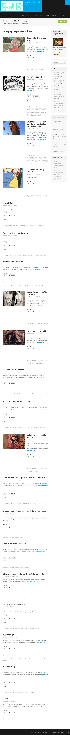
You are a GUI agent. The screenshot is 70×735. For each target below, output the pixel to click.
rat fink (39, 285)
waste (32, 628)
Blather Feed (58, 158)
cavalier (46, 393)
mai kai (38, 114)
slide (23, 226)
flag (19, 692)
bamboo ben (30, 285)
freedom (27, 692)
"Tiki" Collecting (34, 155)
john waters (36, 503)
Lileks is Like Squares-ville (14, 543)
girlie (43, 361)
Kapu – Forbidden (58, 93)
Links (47, 15)
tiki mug (33, 163)
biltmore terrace (30, 111)
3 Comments (35, 471)
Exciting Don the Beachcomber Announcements (58, 170)
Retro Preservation (31, 109)
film (32, 503)
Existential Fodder (10, 255)
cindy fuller (32, 112)
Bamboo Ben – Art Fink (13, 261)
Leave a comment (34, 70)
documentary (28, 503)
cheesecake (12, 226)
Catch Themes (65, 732)
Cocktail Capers (41, 155)
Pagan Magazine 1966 (36, 331)
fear (21, 628)
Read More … (39, 51)
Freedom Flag (9, 666)
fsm (31, 658)
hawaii (16, 226)
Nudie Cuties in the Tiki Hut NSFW (37, 293)
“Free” (5, 698)
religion (41, 658)
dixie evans (37, 112)
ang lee (19, 722)
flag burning (22, 692)
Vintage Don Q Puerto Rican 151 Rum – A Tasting (59, 136)
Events (55, 85)
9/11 (19, 628)
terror (23, 628)
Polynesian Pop (36, 158)
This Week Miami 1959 (36, 77)
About (62, 15)
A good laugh (8, 634)
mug (39, 161)
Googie (56, 89)
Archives (54, 15)
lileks (22, 567)
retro (32, 196)
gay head (29, 196)
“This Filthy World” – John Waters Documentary (24, 477)
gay (40, 427)
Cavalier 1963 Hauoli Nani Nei (16, 369)
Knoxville (56, 94)
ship (30, 163)
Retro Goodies (44, 108)
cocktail (46, 160)
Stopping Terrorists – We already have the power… (25, 511)
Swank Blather (32, 2)
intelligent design (36, 658)
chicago (34, 427)
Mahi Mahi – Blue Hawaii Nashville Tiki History (59, 144)
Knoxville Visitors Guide (34, 15)
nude (44, 323)
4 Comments (22, 395)
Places (39, 108)
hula (9, 395)
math (35, 598)
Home (22, 15)
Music (39, 69)
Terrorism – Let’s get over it (15, 604)
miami (42, 114)
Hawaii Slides (8, 203)
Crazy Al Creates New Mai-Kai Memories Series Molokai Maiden (37, 124)
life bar (33, 114)
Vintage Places (38, 109)
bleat (19, 567)
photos (19, 226)
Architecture (33, 106)
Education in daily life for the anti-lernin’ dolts (23, 574)
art (26, 285)
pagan (37, 363)
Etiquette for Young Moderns (35, 170)
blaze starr (36, 111)
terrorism (20, 537)
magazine (46, 361)
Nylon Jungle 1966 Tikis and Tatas (37, 436)
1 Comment (39, 115)
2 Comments (44, 285)
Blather (32, 68)
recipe (28, 163)
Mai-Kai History (34, 108)
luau (36, 114)
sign (38, 255)
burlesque (41, 111)
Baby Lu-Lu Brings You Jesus (36, 39)
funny (31, 255)
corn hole (28, 255)
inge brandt (29, 114)
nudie (11, 395)
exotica (37, 427)
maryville (35, 255)
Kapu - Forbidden (33, 69)
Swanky (41, 42)
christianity (28, 658)
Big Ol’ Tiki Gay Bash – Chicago (16, 401)
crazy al (28, 161)
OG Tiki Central (33, 115)
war (30, 628)
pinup (31, 471)
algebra (27, 598)
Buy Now (62, 21)
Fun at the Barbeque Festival (15, 233)
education (31, 598)
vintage (35, 196)
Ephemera (36, 68)
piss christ (35, 285)
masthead (36, 161)
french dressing (43, 112)
